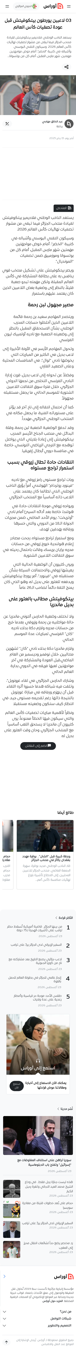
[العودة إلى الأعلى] (6, 1342)
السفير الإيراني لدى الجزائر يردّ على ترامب (47, 1223)
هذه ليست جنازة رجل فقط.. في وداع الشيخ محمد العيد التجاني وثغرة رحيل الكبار (49, 1186)
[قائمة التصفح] (7, 6)
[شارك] (66, 67)
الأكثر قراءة (65, 918)
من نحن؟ (65, 1312)
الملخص (61, 208)
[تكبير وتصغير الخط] (7, 123)
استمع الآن (16, 1086)
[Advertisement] (38, 173)
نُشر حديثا (66, 1109)
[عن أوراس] (38, 1276)
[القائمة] (69, 6)
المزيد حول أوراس (52, 1301)
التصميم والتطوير (59, 1326)
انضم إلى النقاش (36, 746)
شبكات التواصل (60, 1319)
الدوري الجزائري (23, 6)
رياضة (60, 126)
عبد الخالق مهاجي (52, 121)
